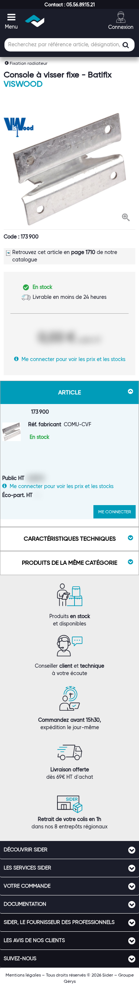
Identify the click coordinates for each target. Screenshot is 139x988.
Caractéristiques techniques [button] (70, 538)
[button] (69, 4)
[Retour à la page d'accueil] (35, 21)
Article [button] (69, 392)
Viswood (23, 84)
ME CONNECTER (114, 511)
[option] (69, 169)
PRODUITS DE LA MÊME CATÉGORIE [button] (69, 562)
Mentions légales (23, 975)
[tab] (69, 849)
